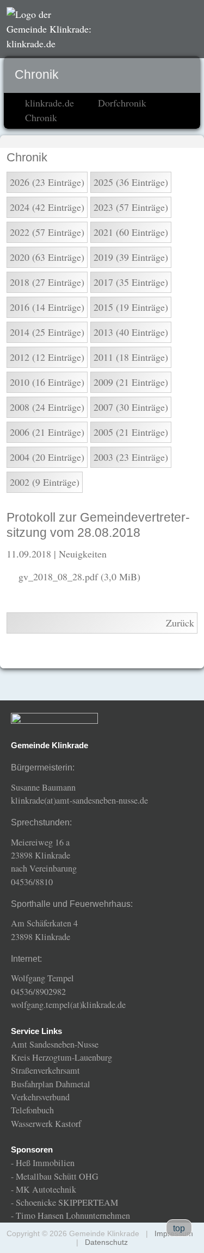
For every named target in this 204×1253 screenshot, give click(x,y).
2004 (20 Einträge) (47, 456)
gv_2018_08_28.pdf (79, 576)
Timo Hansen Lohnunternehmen (73, 1215)
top (179, 1228)
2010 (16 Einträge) (47, 382)
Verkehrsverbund (40, 1097)
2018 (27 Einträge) (47, 282)
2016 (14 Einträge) (47, 307)
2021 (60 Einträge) (131, 232)
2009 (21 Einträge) (131, 382)
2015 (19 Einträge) (131, 307)
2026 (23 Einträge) (47, 182)
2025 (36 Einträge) (131, 182)
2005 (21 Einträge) (131, 431)
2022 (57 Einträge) (47, 232)
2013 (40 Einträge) (131, 332)
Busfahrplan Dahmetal (50, 1084)
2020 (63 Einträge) (47, 257)
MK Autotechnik (46, 1189)
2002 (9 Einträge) (44, 481)
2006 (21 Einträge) (47, 431)
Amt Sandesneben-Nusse (54, 1044)
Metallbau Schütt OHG (57, 1176)
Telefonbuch (32, 1110)
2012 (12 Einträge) (47, 357)
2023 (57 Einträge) (131, 207)
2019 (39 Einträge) (131, 257)
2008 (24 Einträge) (47, 407)
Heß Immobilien (45, 1163)
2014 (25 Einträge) (47, 332)
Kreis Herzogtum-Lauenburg (61, 1057)
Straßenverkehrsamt (45, 1070)
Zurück (180, 622)
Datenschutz (106, 1242)
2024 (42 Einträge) (47, 207)
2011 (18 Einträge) (131, 357)
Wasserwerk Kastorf (46, 1124)
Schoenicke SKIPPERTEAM (67, 1202)
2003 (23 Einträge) (131, 456)
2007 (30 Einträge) (131, 407)
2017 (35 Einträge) (131, 282)
